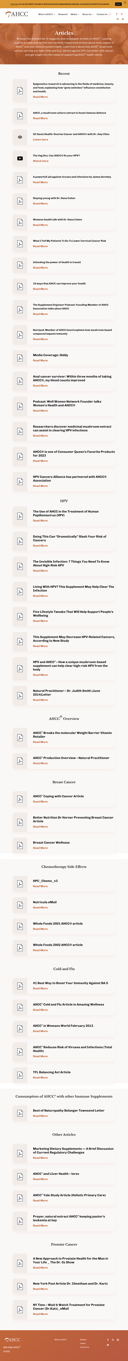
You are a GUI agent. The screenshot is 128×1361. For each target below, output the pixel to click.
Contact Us (102, 14)
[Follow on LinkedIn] (123, 19)
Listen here (40, 139)
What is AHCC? (45, 14)
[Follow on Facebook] (117, 14)
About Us (86, 14)
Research (63, 14)
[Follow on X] (122, 14)
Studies (83, 1340)
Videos (83, 1343)
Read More (40, 97)
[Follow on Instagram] (118, 19)
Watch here (40, 161)
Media (74, 14)
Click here (14, 4)
